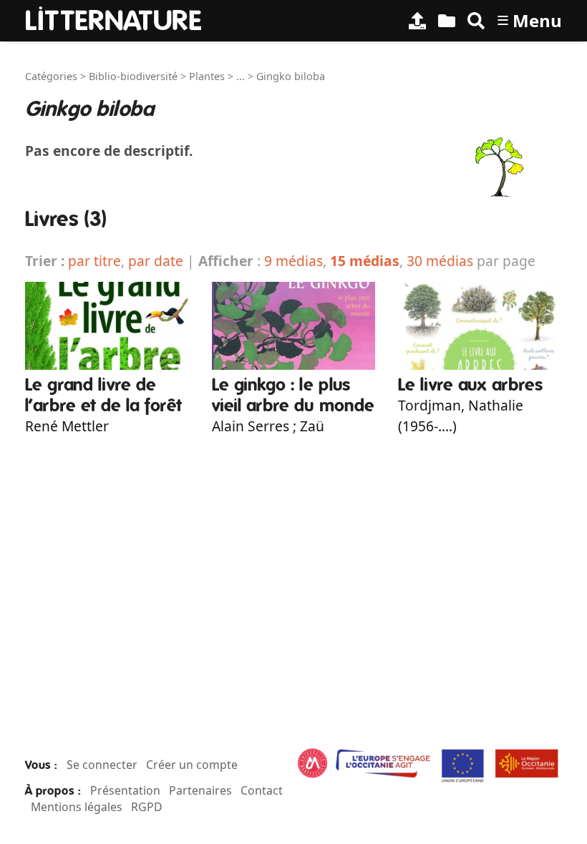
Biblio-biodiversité (133, 76)
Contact (262, 790)
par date (155, 260)
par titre (94, 260)
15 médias (364, 260)
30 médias (440, 260)
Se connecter (102, 764)
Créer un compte (192, 764)
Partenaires (200, 790)
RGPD (146, 807)
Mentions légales (76, 807)
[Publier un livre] (417, 21)
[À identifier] (446, 21)
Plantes (207, 76)
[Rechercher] (476, 21)
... (240, 76)
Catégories (51, 76)
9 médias (293, 260)
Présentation (125, 790)
